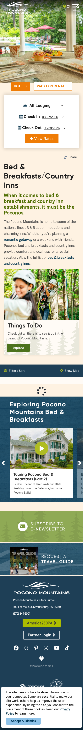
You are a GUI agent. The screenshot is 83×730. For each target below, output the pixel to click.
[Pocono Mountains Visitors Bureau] (17, 8)
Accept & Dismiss (23, 721)
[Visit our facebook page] (16, 648)
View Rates (43, 138)
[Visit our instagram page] (46, 648)
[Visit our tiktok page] (67, 648)
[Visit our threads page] (26, 648)
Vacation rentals (53, 86)
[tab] (20, 86)
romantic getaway (18, 239)
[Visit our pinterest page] (36, 648)
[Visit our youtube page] (56, 648)
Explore (18, 348)
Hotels (20, 86)
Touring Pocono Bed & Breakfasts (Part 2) (33, 476)
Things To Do (25, 325)
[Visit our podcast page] (41, 658)
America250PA (40, 623)
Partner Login (39, 635)
